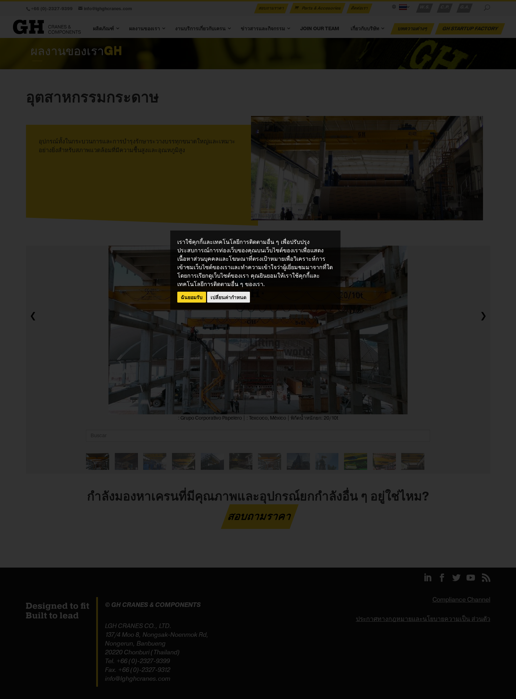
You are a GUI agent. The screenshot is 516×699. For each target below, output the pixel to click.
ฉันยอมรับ (192, 297)
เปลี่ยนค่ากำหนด (228, 297)
